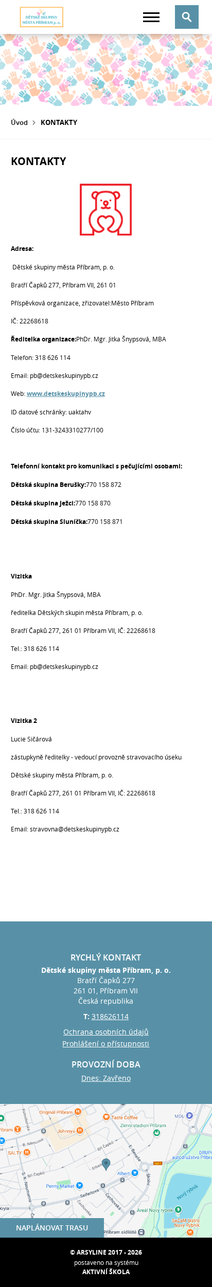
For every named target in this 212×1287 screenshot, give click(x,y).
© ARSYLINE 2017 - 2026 (106, 1252)
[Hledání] (187, 17)
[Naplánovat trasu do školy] (106, 1171)
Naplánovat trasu (52, 1227)
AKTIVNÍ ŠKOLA (106, 1271)
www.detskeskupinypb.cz (66, 393)
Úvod (19, 122)
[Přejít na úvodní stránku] (42, 17)
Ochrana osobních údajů (106, 1032)
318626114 (110, 1016)
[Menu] (151, 17)
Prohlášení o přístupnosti (105, 1043)
